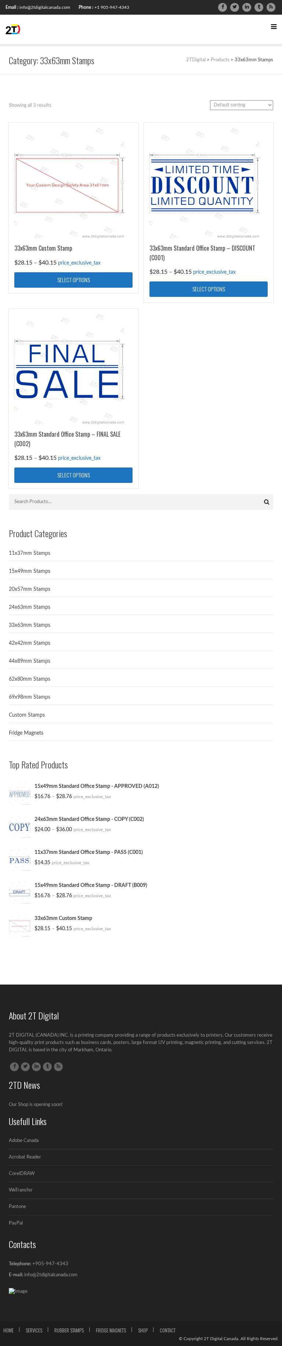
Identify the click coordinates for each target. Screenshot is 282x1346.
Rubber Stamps (69, 1330)
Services (34, 1330)
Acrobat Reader (25, 1157)
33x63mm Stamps (29, 625)
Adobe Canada (24, 1140)
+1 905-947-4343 (111, 7)
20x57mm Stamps (29, 589)
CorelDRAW (22, 1173)
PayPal (16, 1223)
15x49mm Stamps (29, 571)
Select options (73, 280)
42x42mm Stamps (29, 643)
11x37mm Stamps (29, 553)
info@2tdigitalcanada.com (44, 7)
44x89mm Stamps (29, 661)
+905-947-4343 (50, 1264)
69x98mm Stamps (29, 697)
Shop (143, 1330)
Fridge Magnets (26, 733)
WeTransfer (21, 1190)
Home (8, 1330)
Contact (168, 1330)
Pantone (17, 1206)
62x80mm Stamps (29, 679)
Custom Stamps (27, 715)
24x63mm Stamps (29, 607)
